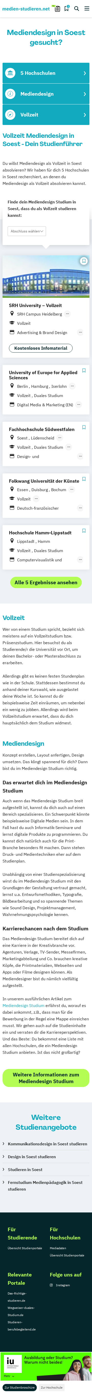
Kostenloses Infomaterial (40, 348)
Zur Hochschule (52, 1387)
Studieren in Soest (25, 1169)
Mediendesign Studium (23, 1005)
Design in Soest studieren (32, 1156)
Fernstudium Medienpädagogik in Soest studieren (45, 1186)
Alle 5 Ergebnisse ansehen (46, 582)
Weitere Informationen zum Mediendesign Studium (46, 1078)
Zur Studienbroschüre (20, 1387)
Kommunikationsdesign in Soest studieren (47, 1143)
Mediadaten (58, 1248)
